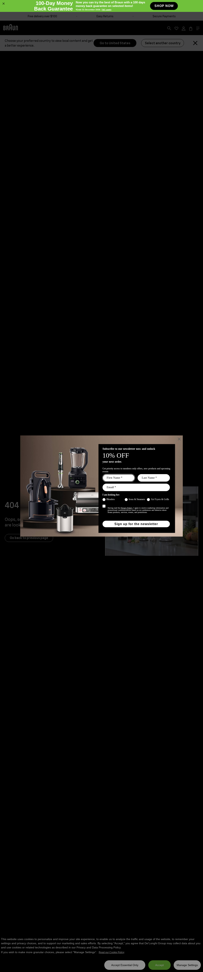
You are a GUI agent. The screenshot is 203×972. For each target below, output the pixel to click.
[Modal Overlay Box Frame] (101, 486)
